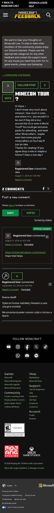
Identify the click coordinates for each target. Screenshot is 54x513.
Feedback (33, 396)
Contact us (33, 407)
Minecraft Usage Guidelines (15, 468)
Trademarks (7, 499)
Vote (8, 98)
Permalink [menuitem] (28, 244)
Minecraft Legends (12, 384)
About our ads (20, 499)
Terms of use (30, 495)
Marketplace (34, 377)
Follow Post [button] (27, 85)
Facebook (44, 190)
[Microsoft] (46, 485)
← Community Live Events (16, 74)
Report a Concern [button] (23, 179)
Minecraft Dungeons (12, 381)
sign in (12, 205)
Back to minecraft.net (10, 4)
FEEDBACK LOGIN (38, 2)
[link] (9, 347)
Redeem (32, 418)
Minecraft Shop (35, 381)
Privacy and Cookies (10, 491)
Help (31, 5)
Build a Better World (12, 403)
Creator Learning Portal (14, 396)
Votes (30, 213)
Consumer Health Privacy (12, 495)
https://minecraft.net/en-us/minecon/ (25, 252)
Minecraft (8, 377)
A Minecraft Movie (11, 407)
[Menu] (5, 15)
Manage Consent (37, 468)
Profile (32, 415)
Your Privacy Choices (15, 507)
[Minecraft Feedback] (27, 15)
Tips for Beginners (37, 389)
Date (10, 213)
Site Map (32, 400)
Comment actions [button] (47, 237)
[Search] (48, 15)
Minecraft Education (12, 388)
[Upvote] (5, 275)
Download (33, 403)
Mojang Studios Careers (14, 400)
